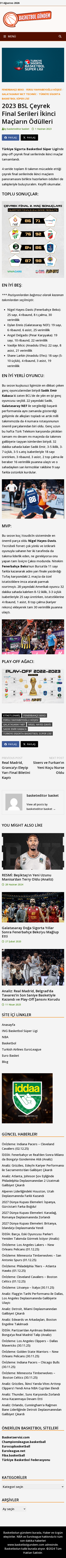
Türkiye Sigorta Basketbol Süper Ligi (27, 733)
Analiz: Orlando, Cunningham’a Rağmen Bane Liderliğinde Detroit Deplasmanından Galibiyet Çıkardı (31, 1409)
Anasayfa (8, 1025)
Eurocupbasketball (16, 1446)
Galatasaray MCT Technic (19, 94)
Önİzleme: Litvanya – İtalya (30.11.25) (28, 1287)
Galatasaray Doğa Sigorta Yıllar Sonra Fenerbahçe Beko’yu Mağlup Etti (30, 932)
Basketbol (9, 1043)
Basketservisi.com (16, 1437)
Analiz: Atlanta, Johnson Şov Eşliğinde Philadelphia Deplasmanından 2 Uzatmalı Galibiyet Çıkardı (30, 1180)
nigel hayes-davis (39, 724)
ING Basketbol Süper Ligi (20, 1031)
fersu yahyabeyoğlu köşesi (20, 720)
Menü (11, 36)
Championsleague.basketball (24, 1442)
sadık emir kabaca (15, 729)
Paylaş (12, 137)
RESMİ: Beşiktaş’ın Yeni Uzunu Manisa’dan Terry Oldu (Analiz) (27, 877)
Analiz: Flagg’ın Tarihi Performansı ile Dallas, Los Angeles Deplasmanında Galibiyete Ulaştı (33, 1298)
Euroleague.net (13, 1451)
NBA (5, 1037)
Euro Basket (10, 1056)
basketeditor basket (18, 128)
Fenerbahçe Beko (13, 89)
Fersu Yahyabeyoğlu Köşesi (44, 89)
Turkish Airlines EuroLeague (21, 1049)
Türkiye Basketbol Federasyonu (26, 1460)
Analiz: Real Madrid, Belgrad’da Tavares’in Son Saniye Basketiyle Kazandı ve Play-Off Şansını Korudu (31, 995)
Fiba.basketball (13, 1455)
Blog (5, 1062)
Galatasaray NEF (14, 724)
